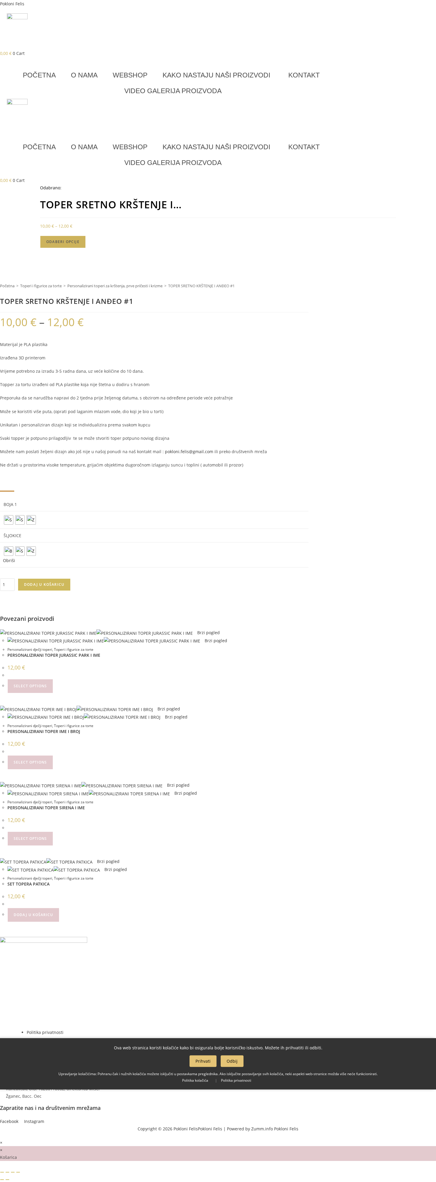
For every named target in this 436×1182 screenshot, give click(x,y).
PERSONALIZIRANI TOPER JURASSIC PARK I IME (53, 655)
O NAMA (84, 75)
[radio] (8, 519)
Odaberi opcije (62, 241)
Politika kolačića (195, 1080)
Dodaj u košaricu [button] (33, 914)
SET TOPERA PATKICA (28, 884)
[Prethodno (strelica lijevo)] (2, 1179)
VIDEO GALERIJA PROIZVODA (173, 91)
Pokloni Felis (12, 4)
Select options (30, 685)
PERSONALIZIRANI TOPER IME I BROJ (43, 731)
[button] (218, 75)
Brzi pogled (208, 632)
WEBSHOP (130, 75)
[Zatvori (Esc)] (18, 1172)
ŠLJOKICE (12, 535)
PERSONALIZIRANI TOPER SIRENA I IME (46, 807)
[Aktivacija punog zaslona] (7, 1172)
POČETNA (39, 75)
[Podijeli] (13, 1172)
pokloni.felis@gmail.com (189, 451)
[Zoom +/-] (2, 1172)
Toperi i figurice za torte (41, 285)
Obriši (9, 560)
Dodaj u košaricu (44, 584)
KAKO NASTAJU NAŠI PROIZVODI (216, 75)
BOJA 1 (10, 504)
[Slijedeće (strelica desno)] (7, 1179)
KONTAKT (304, 75)
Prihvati (203, 1061)
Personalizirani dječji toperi (29, 649)
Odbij (232, 1061)
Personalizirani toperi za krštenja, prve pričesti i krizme (115, 285)
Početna (7, 285)
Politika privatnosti (236, 1080)
